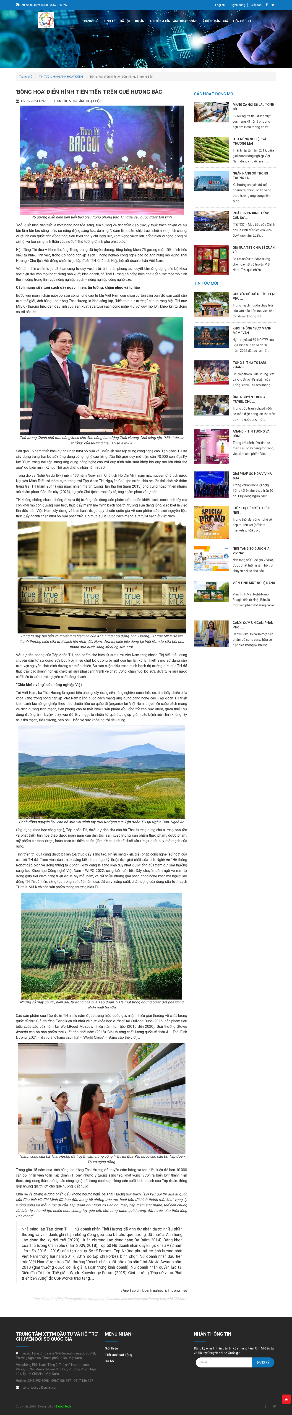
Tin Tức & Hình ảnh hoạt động (173, 21)
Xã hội (125, 21)
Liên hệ (238, 21)
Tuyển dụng (237, 5)
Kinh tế (109, 21)
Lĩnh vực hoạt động (118, 1355)
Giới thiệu (111, 1348)
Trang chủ (90, 21)
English (220, 5)
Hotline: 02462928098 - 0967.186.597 (43, 5)
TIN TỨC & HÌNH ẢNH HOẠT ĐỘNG (61, 76)
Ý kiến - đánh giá (215, 21)
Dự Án (139, 21)
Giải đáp (256, 5)
